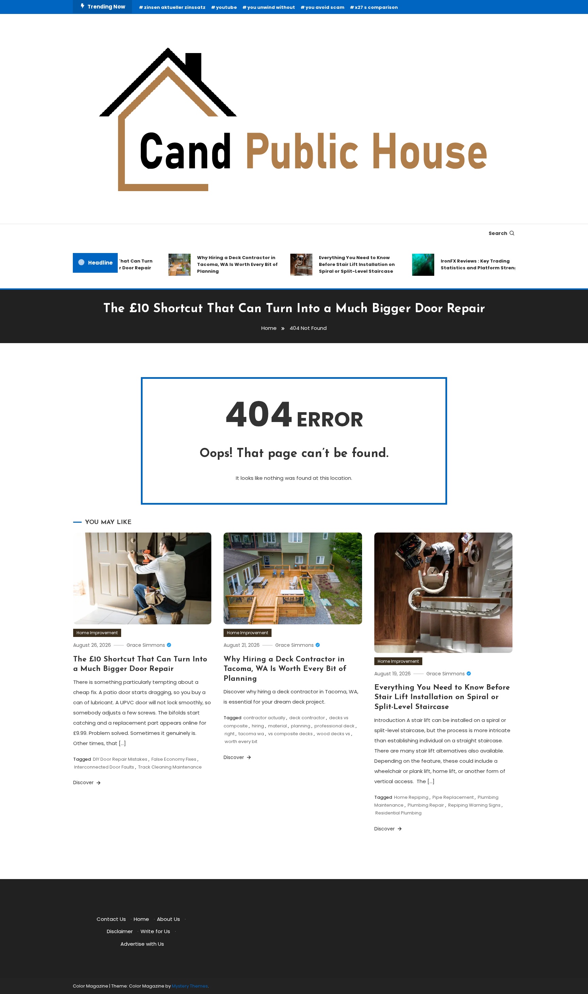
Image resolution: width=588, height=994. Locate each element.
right (229, 733)
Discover (84, 782)
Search (498, 233)
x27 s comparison (376, 7)
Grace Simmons (146, 645)
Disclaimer (120, 931)
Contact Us (111, 919)
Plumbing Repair (426, 805)
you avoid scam (325, 7)
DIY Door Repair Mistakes (120, 759)
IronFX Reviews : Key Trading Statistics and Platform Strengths (472, 264)
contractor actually (264, 717)
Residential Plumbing (398, 813)
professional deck (334, 726)
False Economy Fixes (173, 759)
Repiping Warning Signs (474, 805)
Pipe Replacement (453, 797)
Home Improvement (97, 633)
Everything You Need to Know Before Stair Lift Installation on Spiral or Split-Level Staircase (346, 264)
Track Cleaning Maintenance (170, 767)
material (277, 726)
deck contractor (307, 717)
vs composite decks (290, 733)
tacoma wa (251, 733)
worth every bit (241, 741)
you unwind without (271, 7)
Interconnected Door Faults (104, 767)
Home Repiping (411, 797)
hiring (258, 726)
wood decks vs (333, 733)
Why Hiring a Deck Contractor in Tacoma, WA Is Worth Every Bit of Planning (226, 264)
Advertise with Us (142, 943)
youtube (226, 7)
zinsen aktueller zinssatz (175, 7)
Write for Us (155, 931)
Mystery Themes (190, 986)
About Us (168, 919)
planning (300, 726)
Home (141, 919)
